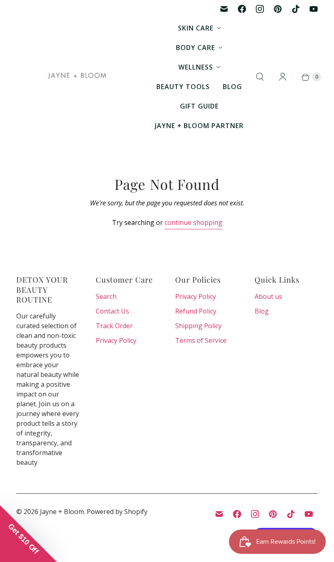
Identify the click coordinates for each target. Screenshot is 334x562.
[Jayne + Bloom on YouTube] (314, 9)
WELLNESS (195, 67)
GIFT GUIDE (199, 106)
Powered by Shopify (117, 511)
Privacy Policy (116, 340)
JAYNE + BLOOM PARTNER (199, 125)
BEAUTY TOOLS (183, 86)
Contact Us (112, 311)
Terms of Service (200, 340)
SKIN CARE (195, 28)
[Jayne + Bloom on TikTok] (296, 9)
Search (106, 296)
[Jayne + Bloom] (77, 77)
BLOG (232, 86)
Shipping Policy (198, 325)
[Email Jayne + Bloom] (224, 9)
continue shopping (193, 222)
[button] (28, 533)
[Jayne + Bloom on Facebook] (242, 9)
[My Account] (282, 77)
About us (268, 296)
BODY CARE (195, 47)
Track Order (114, 325)
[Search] (259, 77)
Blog (262, 311)
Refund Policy (195, 311)
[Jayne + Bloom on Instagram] (260, 9)
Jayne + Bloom (62, 511)
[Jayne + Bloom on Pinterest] (278, 9)
